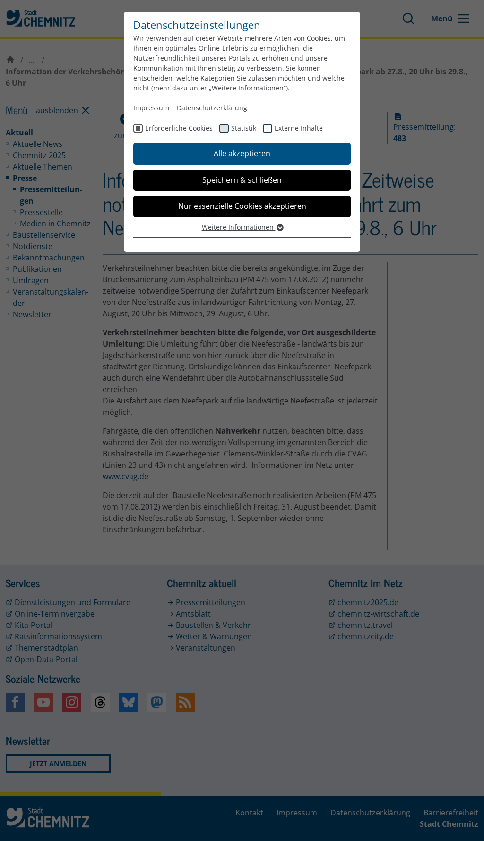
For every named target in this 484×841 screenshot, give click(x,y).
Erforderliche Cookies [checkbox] (179, 128)
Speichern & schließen (242, 180)
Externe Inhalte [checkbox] (299, 128)
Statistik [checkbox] (243, 128)
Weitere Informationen (239, 227)
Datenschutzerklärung (212, 107)
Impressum (151, 107)
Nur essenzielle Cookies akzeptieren (242, 206)
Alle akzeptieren (242, 153)
